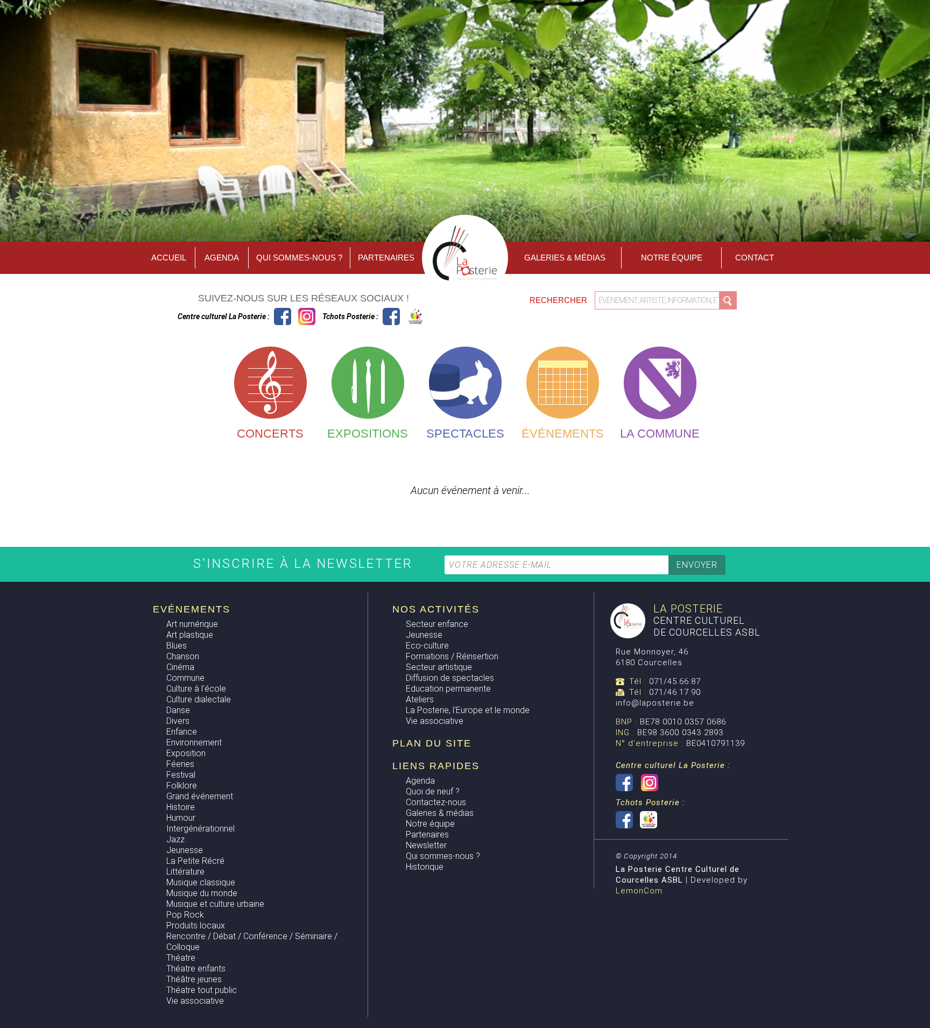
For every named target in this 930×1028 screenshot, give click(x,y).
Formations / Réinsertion (452, 656)
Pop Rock (185, 915)
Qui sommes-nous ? (299, 257)
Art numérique (192, 624)
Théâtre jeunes (194, 979)
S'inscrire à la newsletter (305, 563)
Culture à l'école (196, 689)
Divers (177, 721)
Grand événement (199, 796)
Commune (185, 678)
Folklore (181, 785)
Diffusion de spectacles (450, 678)
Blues (176, 645)
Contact (754, 257)
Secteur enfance (437, 624)
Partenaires (386, 257)
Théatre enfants (196, 968)
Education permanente (448, 689)
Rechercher (559, 300)
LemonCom (639, 891)
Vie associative (195, 1001)
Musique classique (200, 882)
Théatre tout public (201, 990)
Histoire (180, 807)
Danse (178, 710)
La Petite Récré (195, 861)
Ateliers (420, 699)
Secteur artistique (439, 667)
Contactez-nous (436, 802)
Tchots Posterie (403, 316)
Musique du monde (201, 893)
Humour (180, 818)
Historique (424, 867)
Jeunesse (184, 850)
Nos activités (436, 609)
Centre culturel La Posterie (282, 316)
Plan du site (431, 743)
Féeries (180, 764)
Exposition (186, 753)
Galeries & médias (440, 813)
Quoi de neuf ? (433, 791)
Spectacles (465, 433)
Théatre (180, 958)
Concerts (270, 433)
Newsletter (426, 845)
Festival (180, 775)
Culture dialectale (198, 699)
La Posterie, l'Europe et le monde (468, 710)
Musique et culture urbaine (215, 904)
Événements (563, 433)
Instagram (306, 316)
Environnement (194, 742)
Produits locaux (195, 925)
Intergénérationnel (200, 828)
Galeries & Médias (564, 257)
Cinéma (180, 667)
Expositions (367, 433)
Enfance (181, 732)
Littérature (185, 872)
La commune (660, 433)
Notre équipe (671, 257)
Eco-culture (427, 645)
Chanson (182, 656)
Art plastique (189, 635)
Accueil (168, 257)
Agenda (222, 257)
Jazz (175, 839)
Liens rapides (436, 766)
